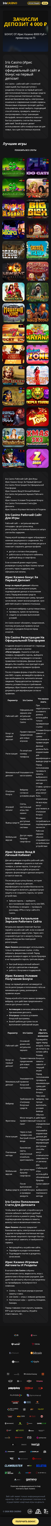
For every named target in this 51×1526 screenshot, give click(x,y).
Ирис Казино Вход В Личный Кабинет (22, 491)
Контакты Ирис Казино (25, 1488)
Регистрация (34, 3)
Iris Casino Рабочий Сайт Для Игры (21, 479)
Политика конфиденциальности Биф (25, 1486)
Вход (45, 3)
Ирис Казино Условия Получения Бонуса (24, 500)
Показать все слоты (25, 150)
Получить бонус (25, 1521)
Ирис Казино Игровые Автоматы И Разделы (25, 509)
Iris (10, 3)
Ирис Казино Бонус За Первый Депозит (23, 482)
